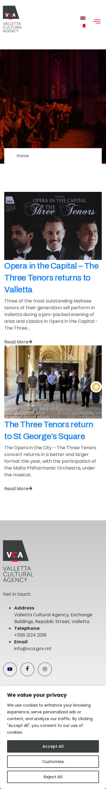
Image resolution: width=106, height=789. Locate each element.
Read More (16, 342)
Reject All (53, 777)
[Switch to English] (82, 18)
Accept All (53, 746)
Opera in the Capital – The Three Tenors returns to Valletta (51, 277)
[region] (53, 737)
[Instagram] (45, 669)
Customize (53, 761)
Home (23, 156)
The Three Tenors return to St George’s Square (48, 430)
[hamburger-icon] (96, 22)
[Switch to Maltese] (82, 26)
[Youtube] (10, 669)
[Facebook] (27, 669)
